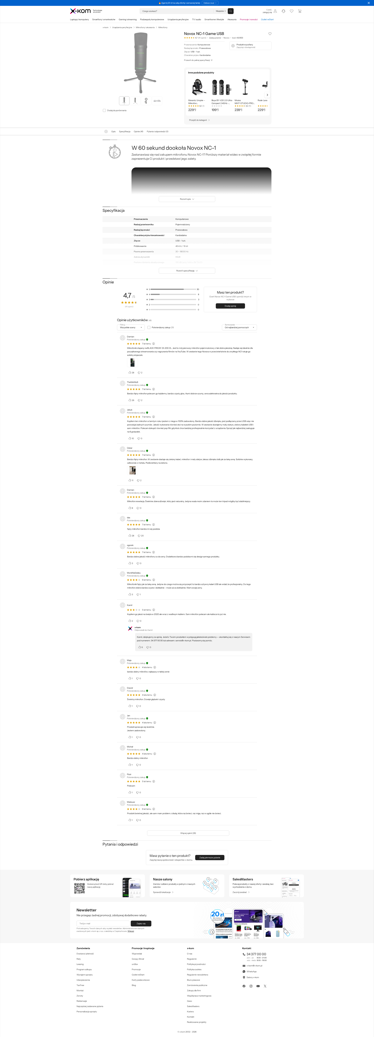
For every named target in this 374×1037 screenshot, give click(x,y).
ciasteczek (162, 506)
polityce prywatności (192, 530)
